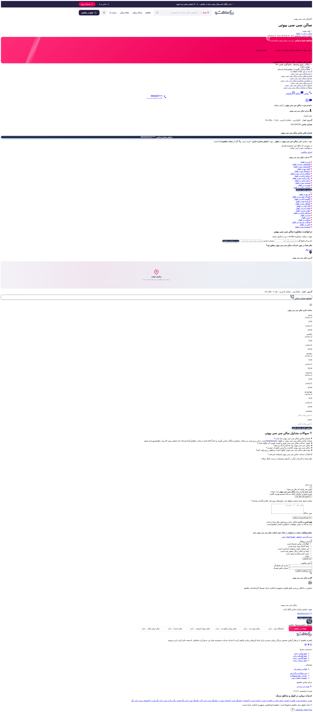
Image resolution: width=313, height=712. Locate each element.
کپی (302, 67)
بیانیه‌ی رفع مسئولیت (298, 676)
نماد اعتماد (308, 710)
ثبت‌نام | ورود (85, 4)
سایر (307, 556)
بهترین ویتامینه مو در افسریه (300, 701)
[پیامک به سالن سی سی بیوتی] (310, 101)
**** (304, 613)
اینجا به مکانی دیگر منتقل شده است (294, 551)
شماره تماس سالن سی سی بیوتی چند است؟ (292, 438)
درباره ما (113, 12)
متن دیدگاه (307, 513)
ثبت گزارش (307, 558)
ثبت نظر (308, 250)
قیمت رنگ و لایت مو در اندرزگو (168, 701)
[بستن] (311, 192)
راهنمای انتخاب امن (299, 678)
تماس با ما (102, 4)
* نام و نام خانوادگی (281, 565)
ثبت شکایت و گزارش (298, 673)
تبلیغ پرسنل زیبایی (300, 660)
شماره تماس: (268, 241)
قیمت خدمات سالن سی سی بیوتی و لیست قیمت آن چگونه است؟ (283, 443)
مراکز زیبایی (137, 12)
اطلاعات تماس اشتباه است (298, 544)
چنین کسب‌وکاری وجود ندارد (297, 554)
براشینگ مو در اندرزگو (191, 701)
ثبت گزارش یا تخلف (304, 537)
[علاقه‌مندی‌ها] (104, 12)
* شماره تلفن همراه (281, 568)
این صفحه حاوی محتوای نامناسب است (293, 549)
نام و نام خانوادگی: (304, 241)
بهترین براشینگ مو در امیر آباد (212, 701)
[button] (156, 105)
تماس (307, 67)
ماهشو (148, 12)
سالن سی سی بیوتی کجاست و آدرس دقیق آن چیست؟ (288, 448)
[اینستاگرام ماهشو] (305, 645)
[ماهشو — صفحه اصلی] (224, 12)
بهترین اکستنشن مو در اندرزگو (143, 701)
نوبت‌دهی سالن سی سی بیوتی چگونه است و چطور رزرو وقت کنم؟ (283, 450)
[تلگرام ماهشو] (308, 645)
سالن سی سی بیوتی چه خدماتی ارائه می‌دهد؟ (291, 445)
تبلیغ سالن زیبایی (300, 653)
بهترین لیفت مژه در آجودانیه (254, 701)
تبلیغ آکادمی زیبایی (299, 658)
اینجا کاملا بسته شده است (298, 546)
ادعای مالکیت (306, 152)
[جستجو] (157, 12)
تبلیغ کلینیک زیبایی (300, 656)
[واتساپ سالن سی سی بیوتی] (307, 101)
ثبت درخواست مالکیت (303, 571)
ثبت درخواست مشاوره (230, 241)
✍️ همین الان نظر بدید (303, 496)
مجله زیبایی (124, 12)
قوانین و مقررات (300, 669)
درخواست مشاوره (304, 618)
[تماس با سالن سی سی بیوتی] (309, 621)
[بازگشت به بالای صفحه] (293, 709)
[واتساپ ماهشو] (311, 645)
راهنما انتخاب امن (288, 537)
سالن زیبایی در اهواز (304, 33)
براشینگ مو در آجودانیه (233, 701)
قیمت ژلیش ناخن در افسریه (277, 701)
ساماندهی (299, 710)
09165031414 (271, 441)
